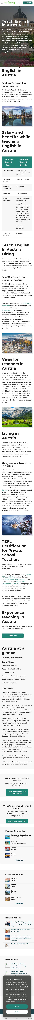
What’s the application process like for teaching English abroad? (18, 966)
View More (19, 860)
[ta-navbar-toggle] (1, 3)
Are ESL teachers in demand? (19, 943)
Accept (17, 1006)
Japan (13, 848)
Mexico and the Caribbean (18, 837)
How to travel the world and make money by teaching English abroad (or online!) (21, 938)
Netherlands (16, 897)
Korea (13, 854)
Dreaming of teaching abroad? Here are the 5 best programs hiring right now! (21, 924)
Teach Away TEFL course (14, 579)
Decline (17, 1012)
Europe (5, 490)
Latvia (13, 885)
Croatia (14, 878)
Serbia (13, 891)
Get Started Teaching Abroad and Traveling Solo (20, 930)
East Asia (13, 849)
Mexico (14, 841)
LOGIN (20, 3)
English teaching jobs (10, 29)
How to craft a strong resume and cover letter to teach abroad (19, 973)
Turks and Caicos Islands (21, 835)
